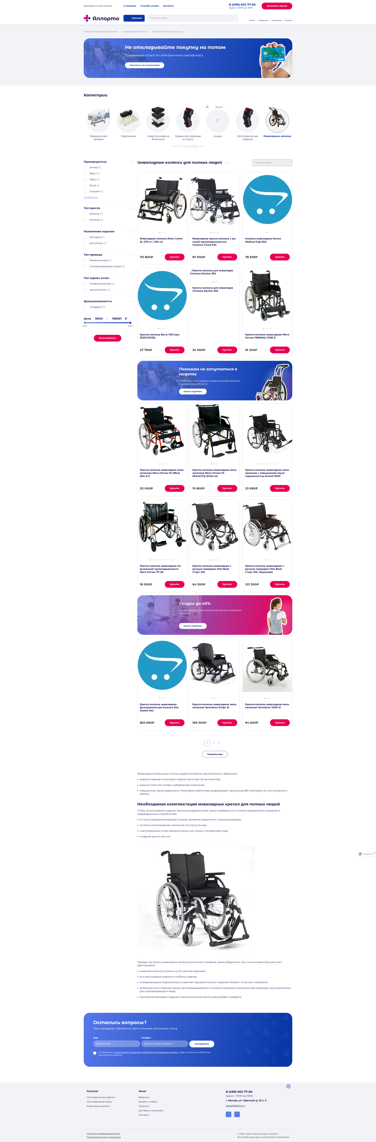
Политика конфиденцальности (103, 1133)
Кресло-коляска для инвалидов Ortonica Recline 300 (212, 289)
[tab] (172, 146)
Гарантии (144, 1106)
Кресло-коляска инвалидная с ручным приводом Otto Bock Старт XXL (211, 569)
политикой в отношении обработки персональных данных (146, 1052)
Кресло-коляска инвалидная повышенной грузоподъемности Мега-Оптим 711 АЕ (160, 569)
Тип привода (93, 254)
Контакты (168, 6)
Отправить (202, 1043)
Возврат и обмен (148, 1101)
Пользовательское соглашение (104, 1137)
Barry (93, 173)
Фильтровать (107, 338)
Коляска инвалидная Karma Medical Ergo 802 (263, 240)
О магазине (130, 6)
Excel (93, 185)
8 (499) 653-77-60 (242, 4)
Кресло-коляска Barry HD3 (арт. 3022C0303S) (160, 336)
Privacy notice (367, 854)
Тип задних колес (96, 278)
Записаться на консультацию (145, 65)
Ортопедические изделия (101, 1097)
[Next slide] (295, 120)
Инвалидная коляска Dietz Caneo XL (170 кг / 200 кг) (161, 240)
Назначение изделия (99, 231)
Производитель (95, 161)
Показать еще (215, 754)
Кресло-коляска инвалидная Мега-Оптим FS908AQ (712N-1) (267, 336)
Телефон (146, 1037)
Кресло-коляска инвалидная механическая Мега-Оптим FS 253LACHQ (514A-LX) (214, 473)
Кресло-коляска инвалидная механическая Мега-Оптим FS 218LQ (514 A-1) (162, 473)
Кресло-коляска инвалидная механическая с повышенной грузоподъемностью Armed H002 (267, 473)
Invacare (95, 191)
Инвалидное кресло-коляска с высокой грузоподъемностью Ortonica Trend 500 (214, 241)
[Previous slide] (80, 120)
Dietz (93, 179)
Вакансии (144, 1097)
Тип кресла (92, 208)
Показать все (91, 197)
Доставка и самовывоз (151, 1110)
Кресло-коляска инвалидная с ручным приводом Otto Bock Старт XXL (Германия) (264, 569)
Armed (94, 167)
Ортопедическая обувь (99, 1101)
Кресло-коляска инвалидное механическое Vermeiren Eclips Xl (214, 706)
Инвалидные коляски (98, 1106)
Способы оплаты (149, 6)
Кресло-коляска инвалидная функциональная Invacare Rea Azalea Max (159, 707)
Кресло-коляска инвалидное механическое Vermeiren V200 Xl (267, 706)
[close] (374, 854)
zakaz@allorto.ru (235, 1105)
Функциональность (98, 301)
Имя (95, 1037)
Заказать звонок (277, 6)
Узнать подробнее (192, 391)
